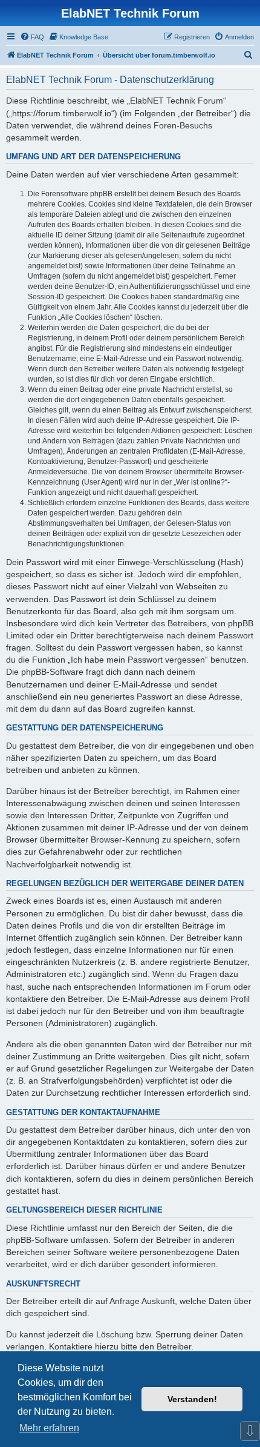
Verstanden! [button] (192, 1399)
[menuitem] (32, 37)
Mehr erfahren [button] (49, 1428)
